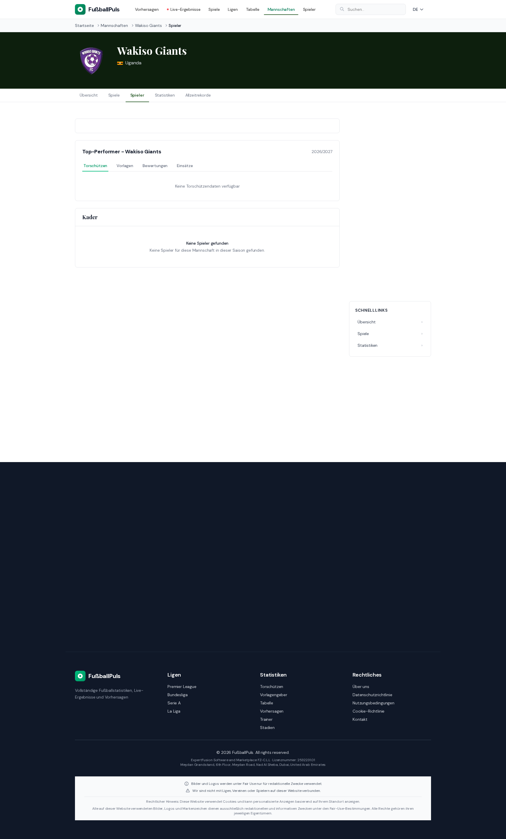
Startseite (84, 25)
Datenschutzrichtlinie (372, 694)
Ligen (232, 9)
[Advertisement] (390, 206)
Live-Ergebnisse (185, 9)
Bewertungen (155, 165)
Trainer (266, 719)
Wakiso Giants (148, 25)
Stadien (267, 727)
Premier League (181, 686)
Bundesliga (177, 694)
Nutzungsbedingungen (373, 703)
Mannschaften (281, 9)
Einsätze (185, 165)
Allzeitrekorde (198, 95)
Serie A (174, 703)
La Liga (173, 711)
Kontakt (360, 719)
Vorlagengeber (273, 694)
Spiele (214, 9)
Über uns (361, 686)
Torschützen (95, 165)
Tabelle (252, 9)
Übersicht (89, 95)
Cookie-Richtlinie (368, 711)
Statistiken (165, 95)
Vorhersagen (147, 9)
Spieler (309, 9)
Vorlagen (125, 165)
